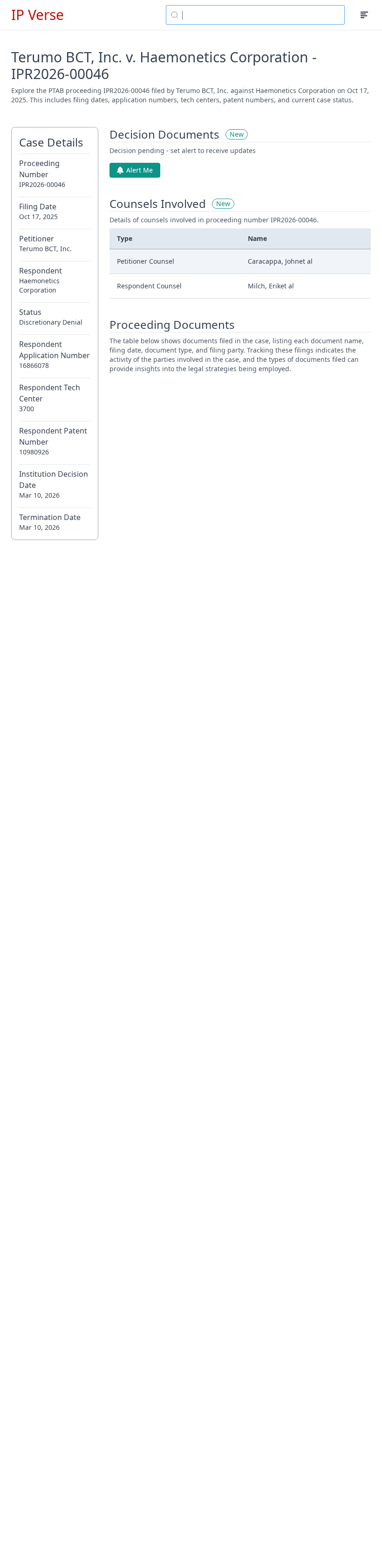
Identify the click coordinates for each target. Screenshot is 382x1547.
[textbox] (261, 15)
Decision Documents (164, 134)
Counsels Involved (157, 203)
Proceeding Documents (172, 324)
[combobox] (255, 15)
